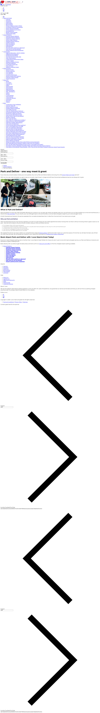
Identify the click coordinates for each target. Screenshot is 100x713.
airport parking (43, 233)
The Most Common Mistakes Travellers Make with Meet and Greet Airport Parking (28, 145)
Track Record (9, 96)
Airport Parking (7, 35)
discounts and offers (44, 243)
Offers (7, 85)
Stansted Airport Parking (12, 37)
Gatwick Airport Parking (12, 36)
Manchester (9, 23)
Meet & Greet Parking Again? (14, 139)
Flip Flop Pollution (11, 63)
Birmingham (9, 24)
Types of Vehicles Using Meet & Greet (16, 131)
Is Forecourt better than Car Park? (15, 112)
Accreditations (10, 31)
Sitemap (25, 302)
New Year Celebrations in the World (15, 133)
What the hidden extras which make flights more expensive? (22, 142)
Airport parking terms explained (14, 50)
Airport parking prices (12, 107)
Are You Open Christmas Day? (14, 129)
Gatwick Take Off (10, 105)
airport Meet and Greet (68, 175)
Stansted (8, 20)
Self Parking (9, 46)
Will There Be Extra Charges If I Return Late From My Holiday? (23, 143)
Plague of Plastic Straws (12, 62)
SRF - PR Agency (10, 91)
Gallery (8, 93)
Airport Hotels (10, 69)
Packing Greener (10, 117)
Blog (4, 103)
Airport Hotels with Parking (13, 76)
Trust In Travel (10, 60)
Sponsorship (9, 89)
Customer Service (11, 98)
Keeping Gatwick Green (12, 67)
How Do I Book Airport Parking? (14, 111)
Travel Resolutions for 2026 (13, 135)
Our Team (8, 82)
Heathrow (8, 22)
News (7, 81)
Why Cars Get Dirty (11, 118)
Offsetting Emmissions (12, 54)
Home (5, 165)
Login (3, 4)
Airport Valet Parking (11, 40)
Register (8, 4)
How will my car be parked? (13, 49)
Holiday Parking (10, 42)
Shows (8, 94)
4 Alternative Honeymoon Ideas (14, 59)
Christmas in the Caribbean (13, 104)
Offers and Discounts (9, 280)
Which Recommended (12, 28)
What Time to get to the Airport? (15, 116)
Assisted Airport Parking (12, 41)
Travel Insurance (10, 78)
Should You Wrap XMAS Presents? (15, 134)
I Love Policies (10, 95)
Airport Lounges (10, 71)
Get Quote (3, 163)
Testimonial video (11, 33)
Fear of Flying (9, 65)
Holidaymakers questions (13, 108)
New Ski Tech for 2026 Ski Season (15, 136)
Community (6, 51)
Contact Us (9, 84)
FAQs (4, 281)
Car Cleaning (9, 73)
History (8, 102)
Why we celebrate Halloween (14, 127)
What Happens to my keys (13, 29)
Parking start (4, 152)
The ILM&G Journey (11, 109)
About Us (5, 80)
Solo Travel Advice (11, 58)
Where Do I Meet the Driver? (14, 113)
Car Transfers (9, 72)
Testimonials (9, 86)
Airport (2, 149)
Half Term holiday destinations (14, 122)
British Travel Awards (11, 32)
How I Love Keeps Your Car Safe (14, 126)
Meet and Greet (7, 18)
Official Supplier (10, 90)
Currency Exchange (11, 75)
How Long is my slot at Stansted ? (15, 121)
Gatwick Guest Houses (12, 77)
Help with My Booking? (12, 123)
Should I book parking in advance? (15, 47)
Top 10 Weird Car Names (12, 140)
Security (8, 100)
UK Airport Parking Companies (14, 27)
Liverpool (5, 272)
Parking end (4, 156)
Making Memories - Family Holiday (15, 53)
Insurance (8, 99)
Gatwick (8, 19)
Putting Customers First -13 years (15, 138)
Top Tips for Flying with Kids (13, 56)
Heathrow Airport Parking (13, 38)
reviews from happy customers (54, 234)
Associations (9, 87)
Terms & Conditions (8, 302)
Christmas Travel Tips (11, 64)
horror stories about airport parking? (16, 125)
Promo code (4, 160)
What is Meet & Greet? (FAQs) (14, 26)
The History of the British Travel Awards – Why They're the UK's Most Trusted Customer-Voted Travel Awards (35, 147)
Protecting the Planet (12, 55)
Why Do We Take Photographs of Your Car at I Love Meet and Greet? (24, 144)
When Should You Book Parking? (15, 130)
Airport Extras (7, 68)
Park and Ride (10, 45)
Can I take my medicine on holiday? (16, 120)
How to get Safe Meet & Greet (14, 114)
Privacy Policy (18, 302)
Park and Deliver (10, 44)
